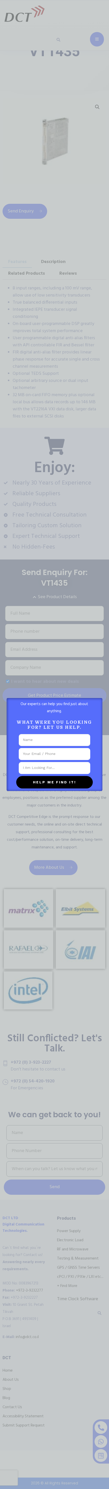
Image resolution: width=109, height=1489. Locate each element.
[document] (54, 744)
